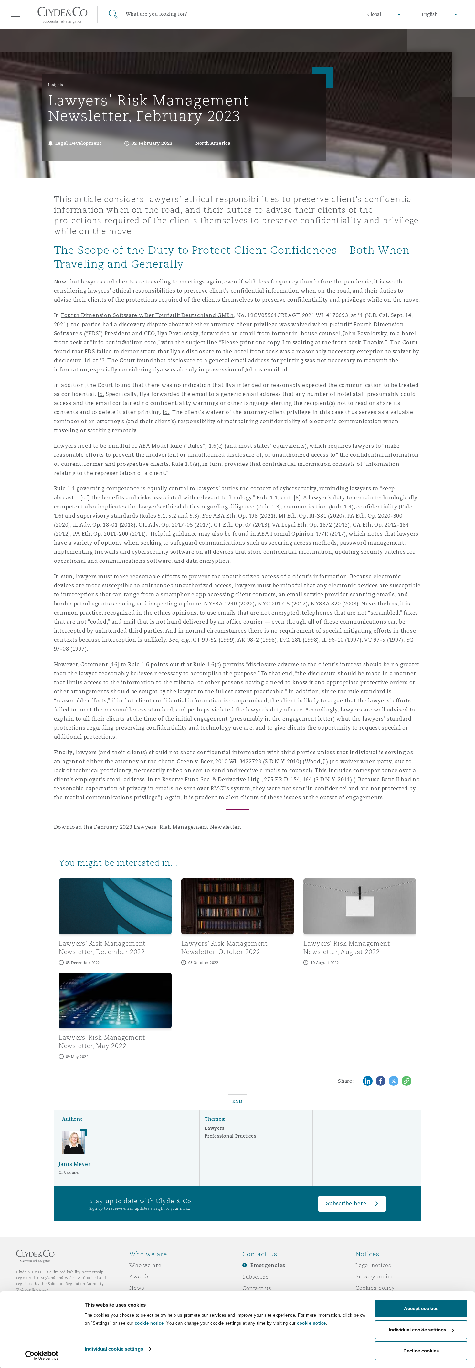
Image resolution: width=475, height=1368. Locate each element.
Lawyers (214, 1128)
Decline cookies (421, 1350)
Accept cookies (421, 1308)
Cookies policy (375, 1288)
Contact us (256, 1288)
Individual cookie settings (114, 1349)
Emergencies (267, 1265)
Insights (55, 84)
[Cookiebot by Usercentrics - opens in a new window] (42, 1355)
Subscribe (255, 1277)
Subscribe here (346, 1203)
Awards (139, 1276)
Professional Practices (230, 1136)
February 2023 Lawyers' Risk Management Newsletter (167, 827)
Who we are (145, 1265)
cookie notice (149, 1323)
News (136, 1288)
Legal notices (373, 1265)
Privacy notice (374, 1276)
